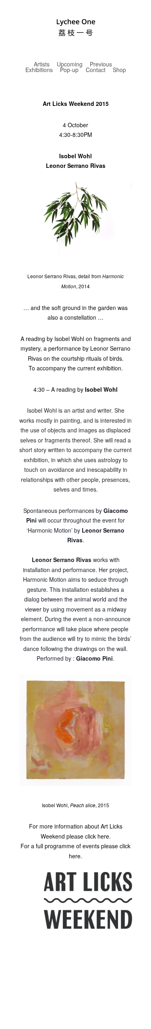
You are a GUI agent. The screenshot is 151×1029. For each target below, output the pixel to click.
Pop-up (69, 69)
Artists (42, 64)
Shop (119, 69)
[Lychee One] (76, 29)
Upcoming (70, 64)
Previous (101, 64)
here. (104, 836)
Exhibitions (39, 69)
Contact (95, 69)
